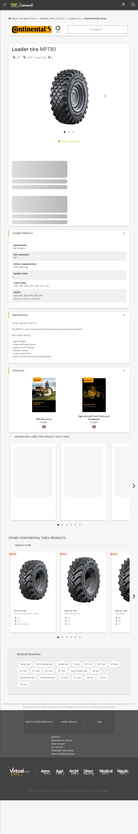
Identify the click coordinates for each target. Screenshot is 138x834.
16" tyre (64, 677)
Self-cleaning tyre (44, 664)
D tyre (77, 664)
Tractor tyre (25, 664)
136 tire (102, 677)
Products (96, 29)
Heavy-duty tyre (47, 677)
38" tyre (101, 664)
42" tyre (49, 670)
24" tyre (23, 670)
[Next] (104, 96)
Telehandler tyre (27, 677)
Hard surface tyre (79, 670)
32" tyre (77, 677)
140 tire (23, 684)
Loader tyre (63, 664)
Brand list (55, 737)
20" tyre (36, 670)
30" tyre (114, 664)
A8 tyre (96, 670)
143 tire (89, 677)
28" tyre (88, 664)
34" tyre (61, 670)
